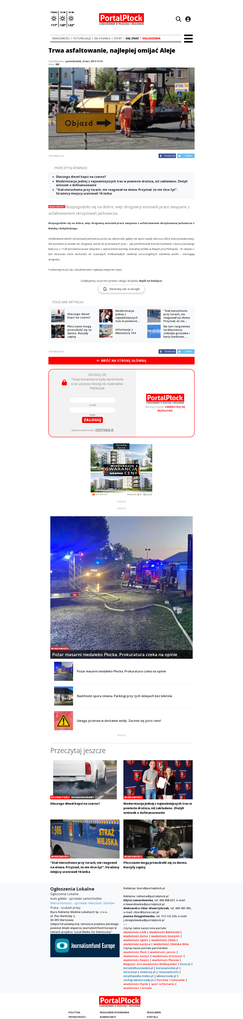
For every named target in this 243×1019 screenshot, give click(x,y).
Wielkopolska (168, 964)
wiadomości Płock (135, 952)
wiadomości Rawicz (136, 960)
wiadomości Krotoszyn (167, 956)
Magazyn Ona (132, 964)
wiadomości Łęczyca (136, 944)
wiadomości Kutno (135, 936)
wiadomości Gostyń (136, 956)
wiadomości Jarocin (163, 952)
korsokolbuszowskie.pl (138, 968)
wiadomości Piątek (135, 984)
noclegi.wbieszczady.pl (138, 980)
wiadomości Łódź (134, 932)
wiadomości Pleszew (165, 960)
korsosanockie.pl (167, 968)
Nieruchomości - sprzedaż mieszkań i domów (82, 903)
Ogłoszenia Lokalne (64, 894)
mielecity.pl (147, 972)
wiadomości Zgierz (135, 940)
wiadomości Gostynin (165, 936)
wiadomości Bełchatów (164, 932)
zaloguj (92, 419)
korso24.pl (130, 972)
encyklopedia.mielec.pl (138, 976)
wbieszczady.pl (166, 976)
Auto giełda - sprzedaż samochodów (76, 898)
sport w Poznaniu (162, 984)
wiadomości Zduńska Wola (171, 944)
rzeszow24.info (169, 972)
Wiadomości (57, 206)
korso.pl (185, 964)
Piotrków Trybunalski (171, 980)
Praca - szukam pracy (65, 908)
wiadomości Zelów (163, 940)
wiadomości (151, 964)
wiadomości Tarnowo (137, 988)
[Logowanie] (188, 19)
